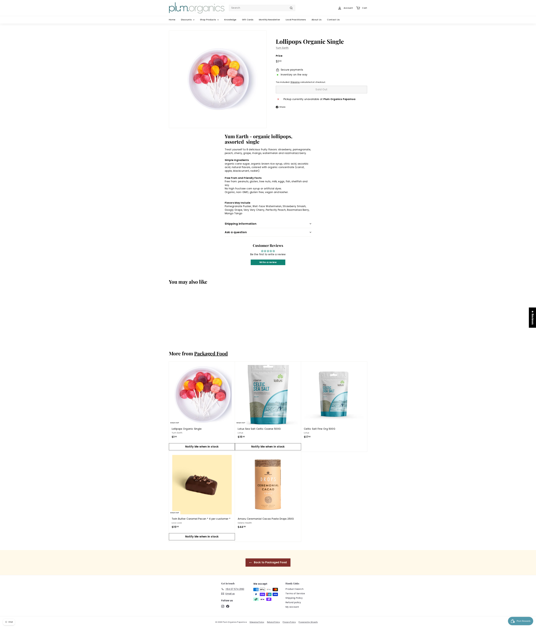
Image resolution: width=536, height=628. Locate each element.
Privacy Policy (289, 622)
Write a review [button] (268, 262)
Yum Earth (282, 48)
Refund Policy (273, 622)
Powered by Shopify (308, 622)
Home (172, 19)
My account (292, 606)
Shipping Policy (294, 598)
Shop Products (208, 19)
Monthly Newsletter (269, 19)
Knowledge (230, 19)
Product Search (294, 589)
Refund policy (293, 602)
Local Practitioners (296, 19)
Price (279, 55)
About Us (316, 19)
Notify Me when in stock (202, 447)
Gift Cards (247, 19)
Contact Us (333, 19)
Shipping (295, 82)
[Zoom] (217, 79)
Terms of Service (295, 593)
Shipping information (240, 224)
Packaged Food (211, 353)
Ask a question (236, 232)
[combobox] (262, 8)
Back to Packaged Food (270, 562)
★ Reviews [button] (532, 317)
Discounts (186, 19)
